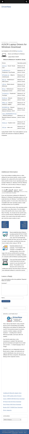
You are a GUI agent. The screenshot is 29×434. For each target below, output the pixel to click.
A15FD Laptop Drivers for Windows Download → (24, 225)
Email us (24, 184)
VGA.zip (4, 127)
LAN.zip (4, 84)
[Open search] (26, 1)
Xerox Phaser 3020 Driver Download (12, 404)
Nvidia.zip (4, 122)
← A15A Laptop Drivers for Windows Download (5, 224)
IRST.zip (4, 79)
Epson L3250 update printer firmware (12, 395)
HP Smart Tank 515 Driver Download (12, 401)
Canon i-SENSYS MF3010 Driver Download (13, 398)
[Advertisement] (14, 24)
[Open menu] (2, 1)
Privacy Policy (15, 432)
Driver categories (7, 410)
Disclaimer (21, 432)
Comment (4, 283)
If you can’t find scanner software (18, 259)
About (25, 432)
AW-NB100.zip (5, 107)
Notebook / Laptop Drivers (9, 42)
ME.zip (3, 88)
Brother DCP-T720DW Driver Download (13, 407)
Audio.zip (4, 65)
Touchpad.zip (5, 93)
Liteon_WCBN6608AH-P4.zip (9, 113)
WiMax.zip (4, 102)
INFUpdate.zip (5, 75)
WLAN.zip (4, 98)
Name (3, 297)
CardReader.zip (6, 70)
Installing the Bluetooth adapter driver (12, 393)
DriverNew (6, 7)
